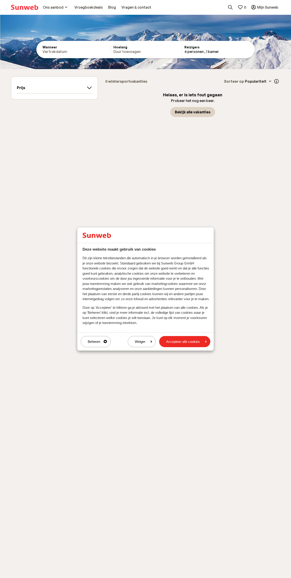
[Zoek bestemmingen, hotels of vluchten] (230, 7)
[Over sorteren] (276, 81)
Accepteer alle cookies (183, 342)
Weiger (140, 342)
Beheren (94, 342)
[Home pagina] (24, 7)
